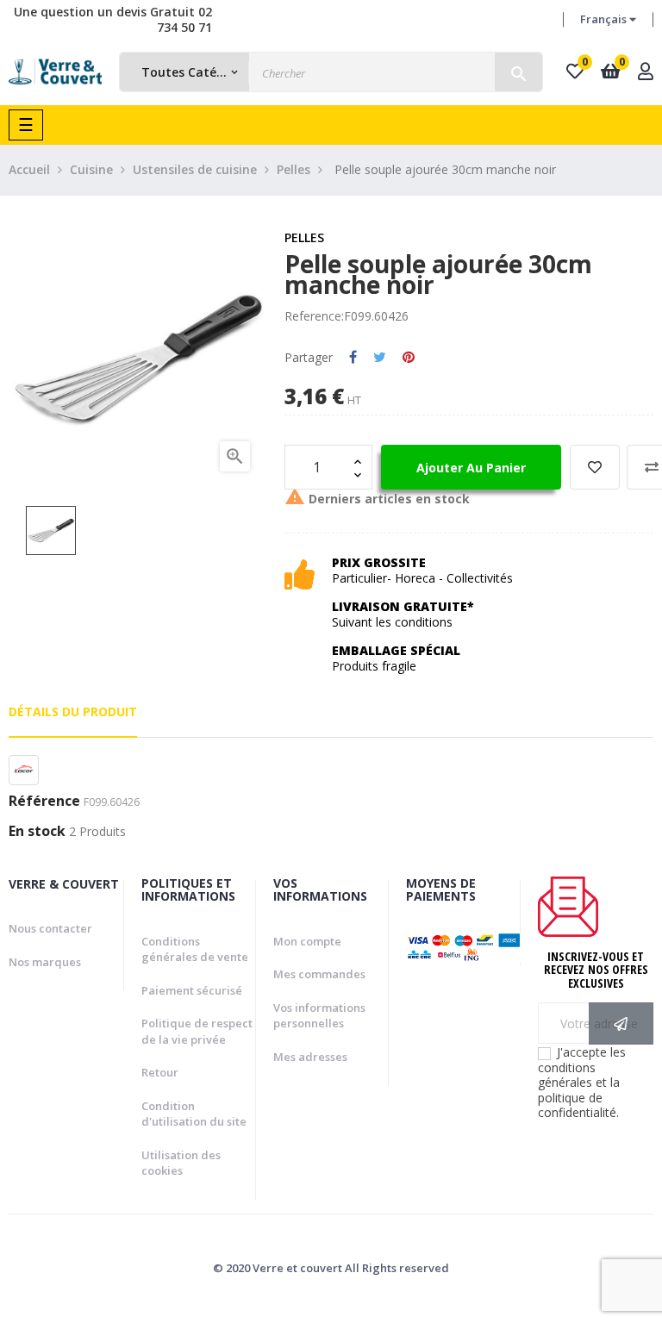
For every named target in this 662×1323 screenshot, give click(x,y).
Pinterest (409, 357)
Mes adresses (310, 1056)
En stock (37, 831)
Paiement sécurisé (191, 990)
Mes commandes (319, 974)
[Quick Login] (645, 73)
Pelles (304, 237)
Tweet (379, 357)
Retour (159, 1072)
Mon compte (307, 941)
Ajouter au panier (471, 467)
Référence (44, 801)
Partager (353, 357)
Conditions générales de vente (194, 949)
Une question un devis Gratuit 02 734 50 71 (113, 19)
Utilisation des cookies (181, 1163)
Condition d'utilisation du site (194, 1114)
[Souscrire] (621, 1023)
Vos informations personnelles (319, 1016)
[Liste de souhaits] (595, 467)
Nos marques (45, 962)
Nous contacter (50, 928)
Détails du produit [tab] (73, 711)
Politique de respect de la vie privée (197, 1031)
